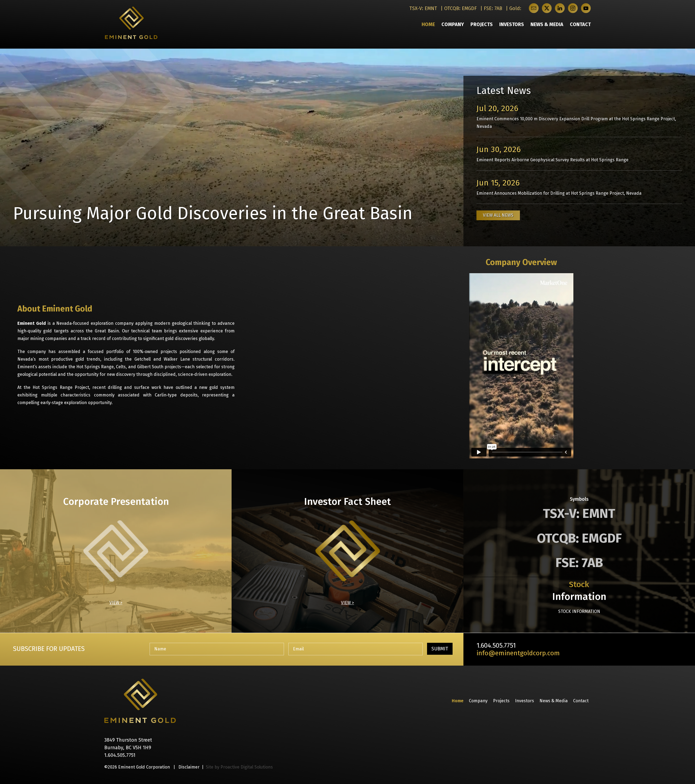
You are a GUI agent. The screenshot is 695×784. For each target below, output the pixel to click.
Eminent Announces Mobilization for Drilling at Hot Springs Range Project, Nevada (559, 187)
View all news (498, 215)
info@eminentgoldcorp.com (518, 653)
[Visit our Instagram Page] (573, 8)
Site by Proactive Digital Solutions (239, 767)
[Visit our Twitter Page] (547, 8)
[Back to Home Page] (140, 701)
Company (452, 24)
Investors (511, 24)
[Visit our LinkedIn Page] (560, 8)
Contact (580, 24)
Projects (481, 24)
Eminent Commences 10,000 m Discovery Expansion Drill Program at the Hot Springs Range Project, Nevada (576, 116)
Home (428, 24)
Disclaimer (189, 767)
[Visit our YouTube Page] (586, 8)
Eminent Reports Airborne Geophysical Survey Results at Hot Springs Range (552, 153)
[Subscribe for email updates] (534, 8)
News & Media (546, 24)
